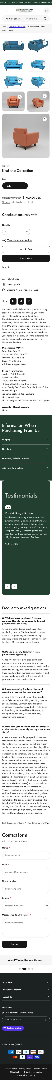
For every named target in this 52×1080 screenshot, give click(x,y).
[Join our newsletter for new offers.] (45, 1020)
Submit (14, 944)
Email (5, 864)
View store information (19, 240)
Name (6, 847)
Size (4, 179)
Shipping (6, 202)
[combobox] (36, 19)
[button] (5, 11)
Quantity (6, 225)
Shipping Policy (16, 1072)
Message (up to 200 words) (16, 914)
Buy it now (26, 258)
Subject (6, 897)
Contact (44, 823)
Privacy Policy (25, 1068)
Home (4, 26)
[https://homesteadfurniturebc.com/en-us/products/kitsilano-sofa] (13, 301)
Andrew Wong (11, 543)
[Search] (45, 18)
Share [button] (4, 301)
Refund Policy (11, 1068)
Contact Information (34, 1072)
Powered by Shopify (26, 1075)
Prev (4, 30)
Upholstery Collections (17, 26)
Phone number (9, 881)
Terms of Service (40, 1068)
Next (11, 30)
